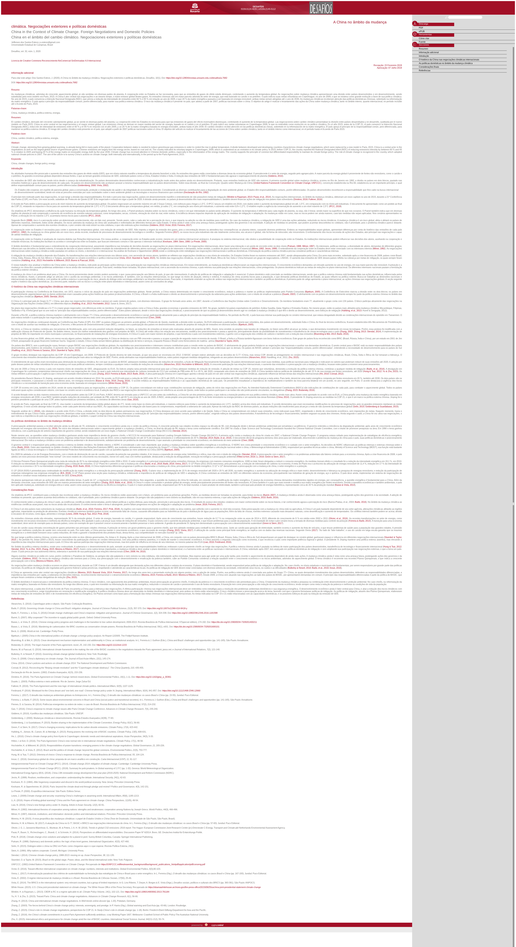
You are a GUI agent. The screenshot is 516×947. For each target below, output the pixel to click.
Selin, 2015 (358, 406)
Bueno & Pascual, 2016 (82, 260)
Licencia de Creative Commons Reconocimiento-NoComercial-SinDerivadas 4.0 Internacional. (56, 61)
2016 (155, 251)
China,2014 (76, 475)
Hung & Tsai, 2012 (372, 371)
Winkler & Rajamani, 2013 (239, 197)
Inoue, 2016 (201, 504)
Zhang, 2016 (123, 381)
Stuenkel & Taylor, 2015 (143, 258)
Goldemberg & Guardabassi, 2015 (381, 406)
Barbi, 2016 (342, 334)
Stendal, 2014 (56, 296)
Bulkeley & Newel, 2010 (299, 568)
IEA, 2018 (65, 473)
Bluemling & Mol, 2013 (325, 334)
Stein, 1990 (184, 241)
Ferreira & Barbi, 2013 (121, 374)
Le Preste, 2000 (198, 241)
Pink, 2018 (114, 509)
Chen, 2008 (154, 317)
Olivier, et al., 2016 (338, 518)
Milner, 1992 (258, 248)
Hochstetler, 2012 (101, 303)
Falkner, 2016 (315, 199)
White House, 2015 (118, 383)
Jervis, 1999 (271, 248)
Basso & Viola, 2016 (106, 381)
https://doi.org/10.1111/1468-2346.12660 (181, 691)
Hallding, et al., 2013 (32, 260)
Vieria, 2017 (186, 530)
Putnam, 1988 (294, 246)
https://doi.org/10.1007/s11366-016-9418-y (167, 608)
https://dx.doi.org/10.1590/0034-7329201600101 (196, 627)
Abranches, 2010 (257, 357)
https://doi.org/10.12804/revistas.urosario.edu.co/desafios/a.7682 (196, 78)
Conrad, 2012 (336, 374)
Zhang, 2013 (360, 331)
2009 (29, 220)
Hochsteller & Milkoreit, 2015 (56, 260)
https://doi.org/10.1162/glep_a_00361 (153, 677)
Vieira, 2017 (181, 464)
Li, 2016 (53, 428)
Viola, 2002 (102, 185)
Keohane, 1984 (170, 241)
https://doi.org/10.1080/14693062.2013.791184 (147, 892)
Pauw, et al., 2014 (261, 197)
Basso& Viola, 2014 (102, 572)
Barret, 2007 (269, 495)
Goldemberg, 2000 (87, 185)
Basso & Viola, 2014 (345, 485)
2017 (175, 232)
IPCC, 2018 (335, 206)
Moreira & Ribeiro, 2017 (66, 549)
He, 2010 (140, 551)
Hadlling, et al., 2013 (22, 350)
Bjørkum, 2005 (312, 292)
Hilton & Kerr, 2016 (246, 457)
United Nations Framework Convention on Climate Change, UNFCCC (287, 183)
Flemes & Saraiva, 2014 (44, 350)
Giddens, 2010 (275, 176)
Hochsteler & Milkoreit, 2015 (195, 364)
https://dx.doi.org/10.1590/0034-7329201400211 (234, 622)
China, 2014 (283, 397)
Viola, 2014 (125, 258)
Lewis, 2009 (72, 514)
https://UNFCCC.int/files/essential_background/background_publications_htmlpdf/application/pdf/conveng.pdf (153, 864)
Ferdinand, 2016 (223, 542)
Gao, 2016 (133, 399)
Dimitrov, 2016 (301, 199)
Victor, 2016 (170, 225)
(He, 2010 (324, 374)
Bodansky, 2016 (306, 390)
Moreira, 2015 (85, 572)
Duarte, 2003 (289, 294)
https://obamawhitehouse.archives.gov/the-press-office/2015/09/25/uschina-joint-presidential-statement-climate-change (204, 887)
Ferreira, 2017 (184, 225)
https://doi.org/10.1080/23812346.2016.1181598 (195, 613)
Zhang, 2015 (292, 390)
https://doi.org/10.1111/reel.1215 (111, 645)
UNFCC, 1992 (19, 232)
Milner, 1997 (308, 246)
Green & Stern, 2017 (274, 457)
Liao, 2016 (209, 542)
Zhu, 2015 (293, 357)
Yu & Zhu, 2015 (390, 371)
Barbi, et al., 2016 (375, 369)
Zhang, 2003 (346, 331)
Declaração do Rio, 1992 (196, 192)
